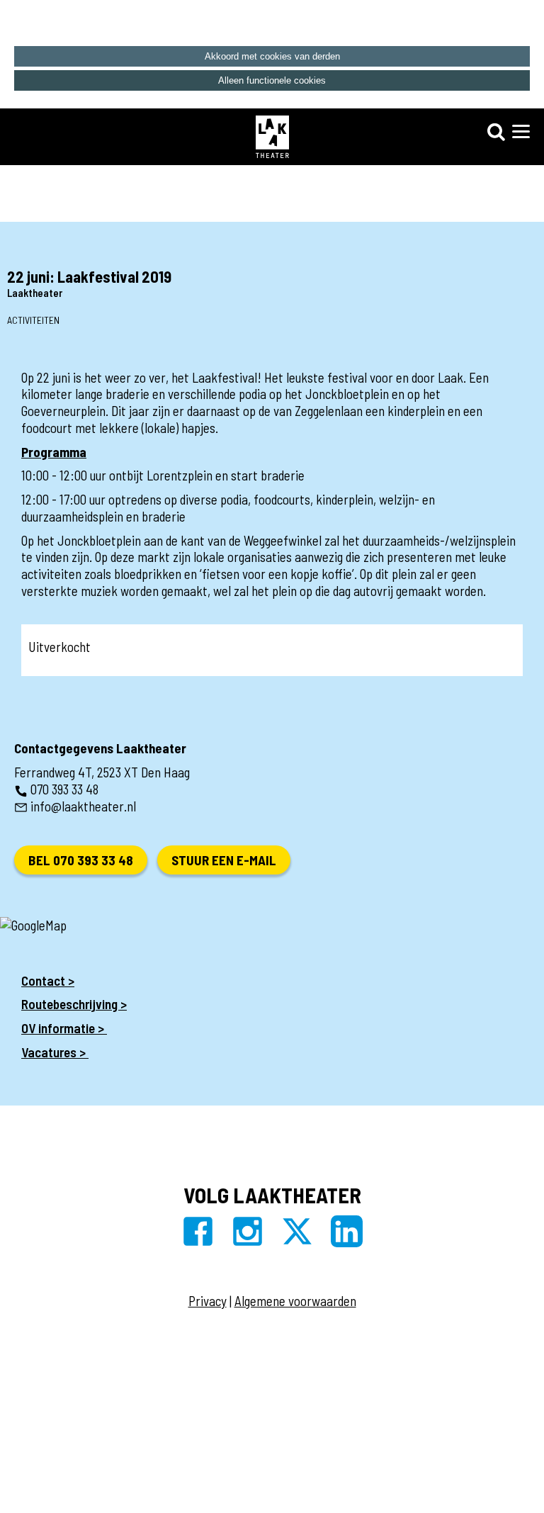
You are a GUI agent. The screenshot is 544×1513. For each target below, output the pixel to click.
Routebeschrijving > (74, 1004)
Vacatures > (55, 1052)
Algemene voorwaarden (295, 1301)
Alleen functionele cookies (272, 80)
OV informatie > (64, 1028)
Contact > (47, 980)
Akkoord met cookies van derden (272, 56)
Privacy (207, 1301)
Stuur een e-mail (223, 860)
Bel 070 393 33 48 (80, 860)
